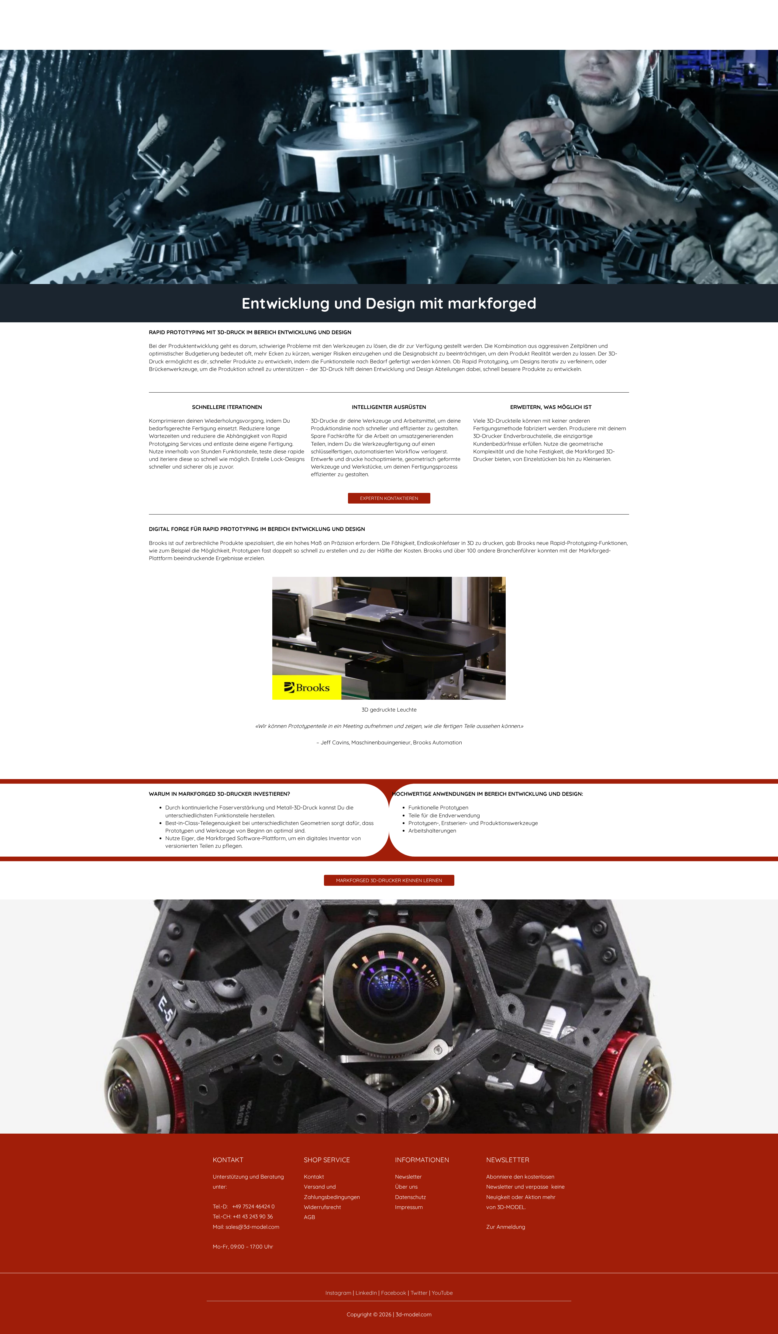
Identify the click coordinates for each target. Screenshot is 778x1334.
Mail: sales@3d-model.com (246, 1226)
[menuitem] (343, 1177)
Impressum (409, 1207)
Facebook (393, 1292)
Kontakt (314, 1176)
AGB (309, 1217)
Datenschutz (410, 1197)
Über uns (406, 1186)
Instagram (338, 1292)
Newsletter (408, 1176)
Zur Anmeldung (505, 1226)
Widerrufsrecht (322, 1207)
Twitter (419, 1292)
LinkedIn (366, 1292)
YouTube (442, 1292)
